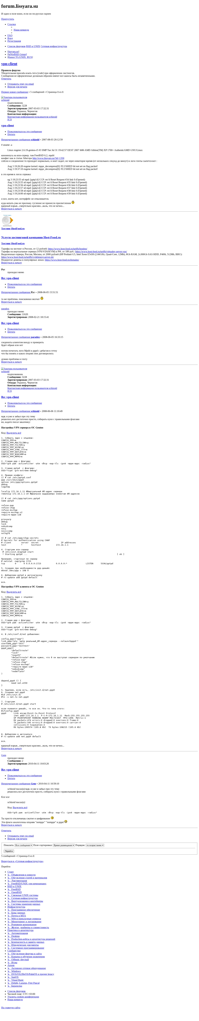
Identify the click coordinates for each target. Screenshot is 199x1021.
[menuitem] (21, 30)
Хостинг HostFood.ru (13, 228)
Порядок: (80, 845)
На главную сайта (10, 1007)
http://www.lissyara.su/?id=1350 (48, 158)
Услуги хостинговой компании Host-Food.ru (31, 237)
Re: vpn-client (10, 278)
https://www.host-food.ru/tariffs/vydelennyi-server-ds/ (27, 257)
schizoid (5, 100)
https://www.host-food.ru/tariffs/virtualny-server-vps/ (101, 251)
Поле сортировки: (43, 845)
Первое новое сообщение (14, 92)
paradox (5, 308)
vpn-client (9, 64)
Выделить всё (14, 433)
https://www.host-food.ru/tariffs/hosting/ (67, 248)
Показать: (9, 845)
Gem (3, 755)
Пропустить (7, 19)
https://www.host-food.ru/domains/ (62, 260)
